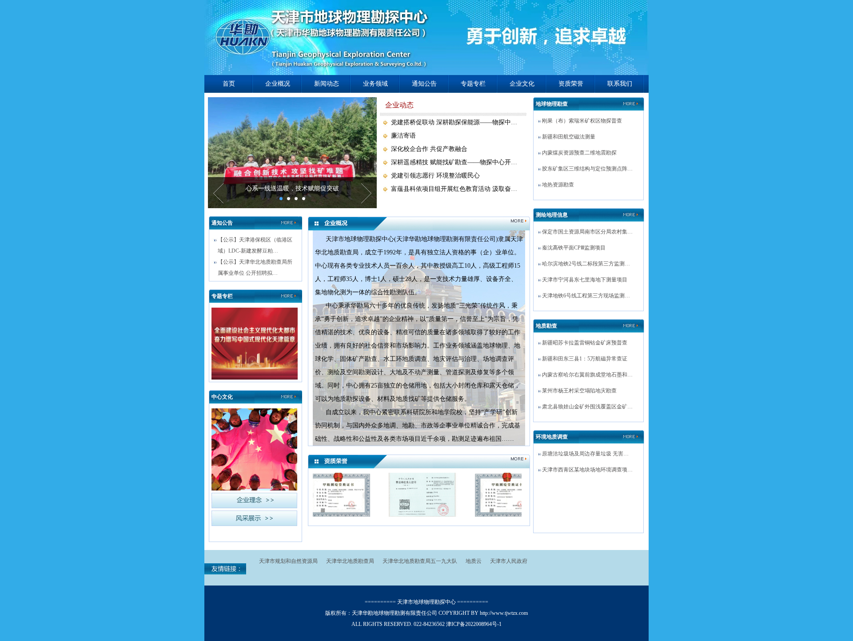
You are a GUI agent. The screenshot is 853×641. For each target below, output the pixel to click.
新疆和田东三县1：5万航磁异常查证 (584, 359)
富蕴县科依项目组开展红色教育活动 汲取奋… (454, 189)
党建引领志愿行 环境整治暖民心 (435, 175)
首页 (229, 83)
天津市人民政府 (508, 561)
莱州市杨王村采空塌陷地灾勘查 (579, 391)
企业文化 (522, 83)
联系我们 (619, 83)
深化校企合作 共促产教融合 (429, 149)
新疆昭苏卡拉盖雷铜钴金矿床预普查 (584, 343)
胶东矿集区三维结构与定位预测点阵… (587, 169)
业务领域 (375, 83)
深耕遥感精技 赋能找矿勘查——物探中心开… (454, 162)
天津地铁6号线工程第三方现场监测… (586, 296)
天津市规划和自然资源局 (288, 561)
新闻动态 (326, 83)
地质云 (474, 561)
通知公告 (424, 83)
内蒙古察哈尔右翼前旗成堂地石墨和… (587, 375)
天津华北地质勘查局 (350, 561)
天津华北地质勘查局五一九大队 (420, 561)
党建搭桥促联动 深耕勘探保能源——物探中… (454, 122)
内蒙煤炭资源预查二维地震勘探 (579, 153)
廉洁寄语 (403, 135)
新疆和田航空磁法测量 (568, 137)
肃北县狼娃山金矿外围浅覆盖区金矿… (587, 407)
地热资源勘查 (558, 185)
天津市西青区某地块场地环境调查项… (587, 470)
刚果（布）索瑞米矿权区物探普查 (582, 121)
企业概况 (277, 83)
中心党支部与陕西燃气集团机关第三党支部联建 (292, 188)
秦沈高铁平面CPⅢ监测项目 (574, 248)
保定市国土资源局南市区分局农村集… (587, 232)
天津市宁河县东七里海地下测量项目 (584, 280)
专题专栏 (473, 83)
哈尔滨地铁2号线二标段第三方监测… (586, 264)
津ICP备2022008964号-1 (474, 624)
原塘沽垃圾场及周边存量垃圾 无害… (585, 454)
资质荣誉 (570, 83)
